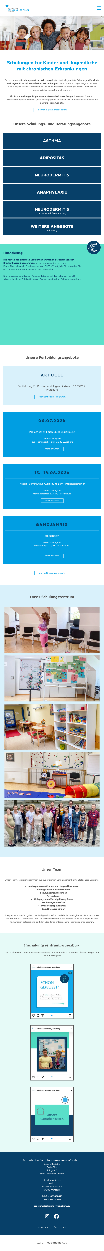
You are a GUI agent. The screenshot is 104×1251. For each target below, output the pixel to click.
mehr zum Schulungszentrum (52, 109)
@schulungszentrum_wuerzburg (52, 945)
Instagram (56, 955)
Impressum (43, 1227)
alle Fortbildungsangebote (52, 572)
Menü (99, 8)
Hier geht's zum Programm (52, 396)
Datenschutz (60, 1227)
